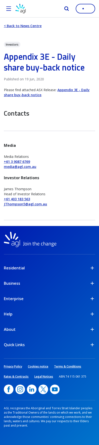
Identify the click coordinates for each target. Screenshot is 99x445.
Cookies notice (38, 366)
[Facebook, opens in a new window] (8, 389)
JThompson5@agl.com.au (25, 204)
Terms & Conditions (67, 366)
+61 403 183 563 (17, 199)
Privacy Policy (13, 366)
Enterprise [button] (14, 298)
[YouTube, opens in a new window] (55, 389)
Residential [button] (14, 268)
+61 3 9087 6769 (17, 161)
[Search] (66, 9)
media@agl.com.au (20, 166)
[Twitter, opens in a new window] (43, 389)
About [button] (10, 329)
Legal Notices (43, 376)
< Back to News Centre (23, 26)
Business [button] (12, 283)
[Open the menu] (8, 8)
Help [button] (8, 314)
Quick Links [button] (14, 344)
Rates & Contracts (16, 376)
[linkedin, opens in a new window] (32, 389)
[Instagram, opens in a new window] (20, 389)
